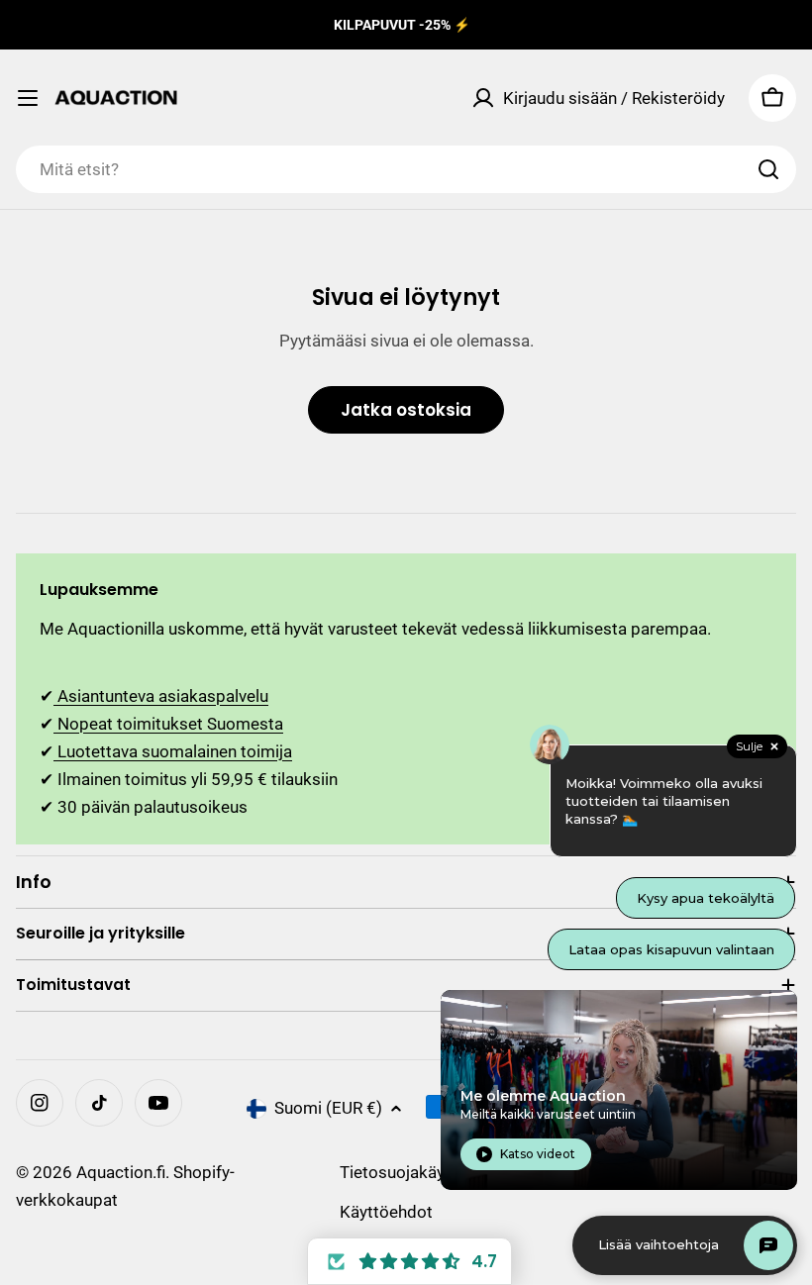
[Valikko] (28, 98)
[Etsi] (768, 169)
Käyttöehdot (386, 1212)
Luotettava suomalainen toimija (172, 751)
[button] (409, 1261)
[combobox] (406, 169)
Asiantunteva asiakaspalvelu (160, 696)
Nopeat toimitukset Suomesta (168, 724)
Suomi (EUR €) (328, 1108)
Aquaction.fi (120, 1172)
